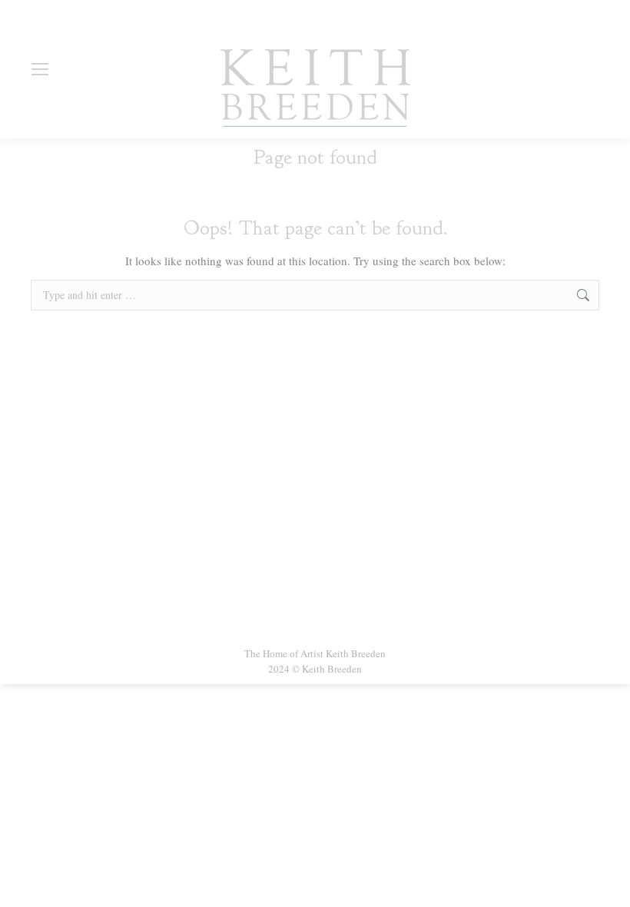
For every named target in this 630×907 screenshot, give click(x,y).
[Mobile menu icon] (40, 69)
